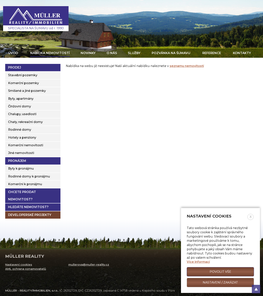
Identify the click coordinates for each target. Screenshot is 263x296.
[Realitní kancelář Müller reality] (36, 18)
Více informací (198, 262)
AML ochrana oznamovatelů (25, 269)
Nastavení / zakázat (220, 282)
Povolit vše (220, 271)
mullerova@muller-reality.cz (88, 264)
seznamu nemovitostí (187, 66)
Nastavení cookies (18, 264)
